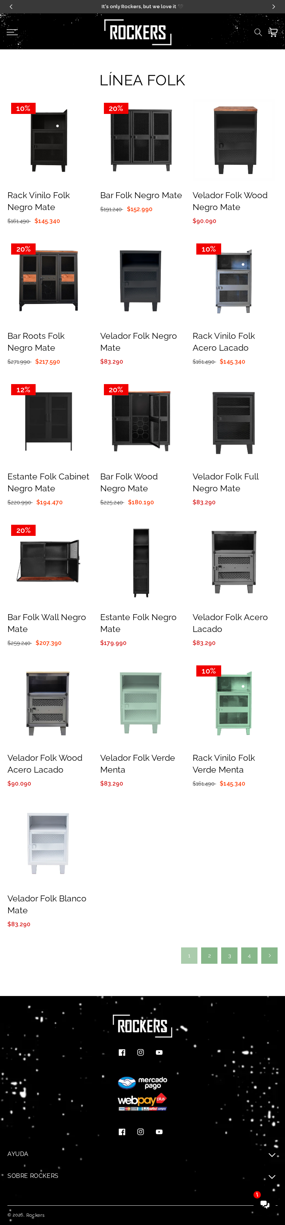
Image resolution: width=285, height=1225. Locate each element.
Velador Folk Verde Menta (137, 763)
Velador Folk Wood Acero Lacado (44, 763)
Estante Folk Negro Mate (138, 623)
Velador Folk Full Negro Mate (225, 482)
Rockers (35, 1215)
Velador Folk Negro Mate (138, 342)
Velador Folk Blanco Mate (46, 904)
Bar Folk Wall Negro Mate (46, 623)
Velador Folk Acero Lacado (230, 623)
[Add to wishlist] (83, 110)
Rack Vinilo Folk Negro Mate (38, 201)
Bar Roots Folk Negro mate (36, 342)
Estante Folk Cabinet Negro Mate (48, 482)
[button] (12, 32)
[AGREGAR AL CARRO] (83, 142)
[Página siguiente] (269, 955)
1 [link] (189, 956)
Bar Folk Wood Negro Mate (129, 482)
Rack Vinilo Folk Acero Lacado (224, 342)
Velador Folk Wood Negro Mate (230, 201)
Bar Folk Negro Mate (141, 195)
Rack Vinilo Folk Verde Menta (224, 763)
